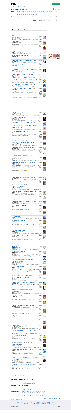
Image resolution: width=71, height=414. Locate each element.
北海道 (23, 11)
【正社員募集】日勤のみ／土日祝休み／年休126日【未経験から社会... (24, 282)
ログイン (53, 1)
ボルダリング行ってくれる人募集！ (18, 64)
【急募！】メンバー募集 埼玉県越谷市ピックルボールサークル (23, 142)
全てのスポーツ (19, 16)
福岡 (21, 14)
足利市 (16, 113)
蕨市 (18, 283)
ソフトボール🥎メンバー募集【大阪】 (18, 117)
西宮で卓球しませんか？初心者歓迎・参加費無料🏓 (21, 167)
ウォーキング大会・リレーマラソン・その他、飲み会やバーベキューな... (24, 364)
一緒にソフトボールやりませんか (17, 295)
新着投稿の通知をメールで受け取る (53, 20)
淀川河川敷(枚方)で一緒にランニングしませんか (20, 325)
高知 (19, 14)
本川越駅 (19, 187)
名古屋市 (15, 360)
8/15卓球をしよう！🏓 (16, 246)
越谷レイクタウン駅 (24, 143)
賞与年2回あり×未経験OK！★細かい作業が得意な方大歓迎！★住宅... (24, 84)
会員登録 (57, 1)
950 (23, 375)
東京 (50, 11)
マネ (12, 164)
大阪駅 (18, 267)
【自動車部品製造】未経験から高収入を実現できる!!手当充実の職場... (24, 201)
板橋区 (16, 163)
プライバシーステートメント (32, 402)
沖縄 (36, 14)
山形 (33, 11)
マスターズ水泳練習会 (15, 41)
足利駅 (18, 113)
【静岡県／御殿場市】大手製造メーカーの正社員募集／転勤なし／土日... (24, 177)
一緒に (12, 279)
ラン (12, 159)
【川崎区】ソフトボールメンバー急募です (19, 205)
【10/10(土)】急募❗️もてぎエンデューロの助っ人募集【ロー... (22, 74)
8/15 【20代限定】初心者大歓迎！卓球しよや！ (20, 220)
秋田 (31, 11)
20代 (12, 253)
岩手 (27, 11)
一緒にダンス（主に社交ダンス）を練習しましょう (21, 277)
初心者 (12, 232)
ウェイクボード (13, 90)
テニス (45, 16)
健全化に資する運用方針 (41, 402)
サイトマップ (20, 403)
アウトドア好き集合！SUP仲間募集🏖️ (18, 266)
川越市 (17, 187)
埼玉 (52, 11)
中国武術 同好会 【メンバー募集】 (18, 286)
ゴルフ (47, 16)
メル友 (28, 389)
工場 (20, 61)
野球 (22, 16)
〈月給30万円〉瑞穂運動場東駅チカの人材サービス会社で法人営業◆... (24, 330)
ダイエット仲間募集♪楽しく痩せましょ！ (19, 344)
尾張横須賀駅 (21, 89)
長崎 (29, 14)
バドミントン (42, 16)
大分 (27, 14)
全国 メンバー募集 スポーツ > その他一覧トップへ (52, 398)
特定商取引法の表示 (39, 403)
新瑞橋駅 (19, 306)
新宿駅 (18, 163)
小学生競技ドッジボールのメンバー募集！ (19, 339)
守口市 (16, 118)
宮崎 (32, 14)
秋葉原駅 (20, 70)
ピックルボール (13, 114)
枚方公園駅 (20, 326)
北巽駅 (18, 192)
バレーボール (25, 16)
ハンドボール (13, 133)
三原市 (14, 336)
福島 (35, 11)
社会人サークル (24, 389)
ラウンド (13, 38)
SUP (12, 268)
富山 (39, 11)
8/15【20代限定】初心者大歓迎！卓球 (18, 251)
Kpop (12, 346)
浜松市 (16, 217)
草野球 (30, 389)
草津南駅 (19, 262)
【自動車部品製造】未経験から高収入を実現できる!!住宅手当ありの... (24, 147)
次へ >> (26, 375)
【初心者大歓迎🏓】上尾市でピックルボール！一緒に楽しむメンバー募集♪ (25, 79)
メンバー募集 (17, 6)
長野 (48, 11)
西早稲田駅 (20, 42)
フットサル (29, 16)
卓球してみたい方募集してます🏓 (18, 127)
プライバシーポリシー (23, 402)
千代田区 (17, 70)
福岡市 (16, 345)
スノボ (53, 16)
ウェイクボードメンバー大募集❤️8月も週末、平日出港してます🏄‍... (24, 88)
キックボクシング (14, 71)
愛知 (16, 89)
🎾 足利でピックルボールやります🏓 (18, 112)
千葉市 (17, 37)
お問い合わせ (49, 402)
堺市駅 (17, 316)
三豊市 (16, 292)
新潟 (37, 11)
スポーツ (21, 6)
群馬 (43, 392)
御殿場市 (19, 85)
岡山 (24, 395)
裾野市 (18, 61)
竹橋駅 (18, 158)
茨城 (39, 392)
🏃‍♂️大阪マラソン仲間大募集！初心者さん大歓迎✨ (20, 271)
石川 (41, 11)
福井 (43, 11)
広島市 (17, 262)
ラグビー (50, 16)
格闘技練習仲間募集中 (15, 291)
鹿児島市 (15, 365)
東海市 (18, 89)
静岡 (17, 61)
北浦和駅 (20, 52)
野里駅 (18, 350)
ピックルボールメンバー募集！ (17, 181)
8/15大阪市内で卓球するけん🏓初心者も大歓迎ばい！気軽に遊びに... (24, 235)
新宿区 (17, 42)
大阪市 (16, 192)
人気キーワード (56, 9)
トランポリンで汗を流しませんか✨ (18, 186)
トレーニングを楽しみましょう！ (17, 359)
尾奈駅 (18, 217)
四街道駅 (19, 37)
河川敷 (12, 119)
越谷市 (20, 143)
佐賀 (23, 14)
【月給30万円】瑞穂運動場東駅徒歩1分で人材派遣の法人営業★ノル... (24, 305)
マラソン (13, 366)
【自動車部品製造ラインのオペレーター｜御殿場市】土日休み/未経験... (24, 122)
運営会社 (53, 402)
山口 (28, 395)
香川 (14, 292)
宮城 (29, 11)
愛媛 (17, 14)
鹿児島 (34, 14)
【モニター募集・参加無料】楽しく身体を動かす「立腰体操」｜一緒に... (24, 191)
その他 (21, 37)
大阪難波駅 (20, 231)
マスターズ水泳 (13, 43)
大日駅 (18, 118)
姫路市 (16, 350)
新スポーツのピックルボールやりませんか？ (19, 335)
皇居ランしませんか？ (15, 157)
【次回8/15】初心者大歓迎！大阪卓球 (18, 230)
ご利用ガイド (26, 403)
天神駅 (18, 345)
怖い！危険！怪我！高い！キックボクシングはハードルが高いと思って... (24, 69)
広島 (13, 132)
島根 (22, 395)
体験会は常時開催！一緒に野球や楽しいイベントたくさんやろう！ (23, 162)
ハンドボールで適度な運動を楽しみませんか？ (20, 131)
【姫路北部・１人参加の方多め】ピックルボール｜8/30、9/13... (23, 349)
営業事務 (21, 306)
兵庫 (14, 350)
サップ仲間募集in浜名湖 (16, 216)
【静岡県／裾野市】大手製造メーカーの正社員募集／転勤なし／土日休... (24, 60)
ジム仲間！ (14, 51)
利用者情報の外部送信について (48, 403)
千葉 (54, 11)
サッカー (33, 16)
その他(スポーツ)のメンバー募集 (17, 9)
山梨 (46, 11)
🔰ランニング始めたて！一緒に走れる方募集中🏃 (20, 55)
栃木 (14, 113)
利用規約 (18, 402)
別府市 (14, 128)
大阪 (14, 118)
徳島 (30, 395)
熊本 (25, 14)
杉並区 (14, 278)
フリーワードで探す (32, 403)
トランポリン (13, 188)
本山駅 (18, 292)
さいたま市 (17, 52)
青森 (25, 11)
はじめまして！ (14, 309)
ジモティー (12, 6)
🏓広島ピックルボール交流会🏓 (17, 261)
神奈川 (56, 11)
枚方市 (17, 326)
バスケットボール (37, 16)
